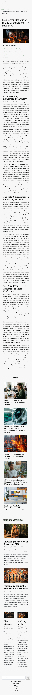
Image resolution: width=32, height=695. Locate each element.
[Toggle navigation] (4, 2)
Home (2, 9)
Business (16, 683)
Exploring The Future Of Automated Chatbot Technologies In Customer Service (15, 429)
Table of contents (10, 45)
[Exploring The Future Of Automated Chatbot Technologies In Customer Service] (15, 416)
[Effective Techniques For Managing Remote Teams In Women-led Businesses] (15, 469)
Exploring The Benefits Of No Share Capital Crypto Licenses (14, 456)
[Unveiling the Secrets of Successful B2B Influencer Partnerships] (16, 531)
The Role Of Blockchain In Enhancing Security (14, 52)
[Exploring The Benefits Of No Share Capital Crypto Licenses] (15, 443)
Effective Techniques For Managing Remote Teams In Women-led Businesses (15, 482)
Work (16, 686)
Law (16, 688)
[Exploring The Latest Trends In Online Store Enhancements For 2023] (15, 495)
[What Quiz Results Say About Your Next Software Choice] (15, 390)
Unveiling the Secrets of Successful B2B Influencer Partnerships (16, 544)
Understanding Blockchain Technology (12, 49)
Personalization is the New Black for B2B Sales (16, 587)
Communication (16, 681)
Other (7, 9)
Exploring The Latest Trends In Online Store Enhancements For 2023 (14, 508)
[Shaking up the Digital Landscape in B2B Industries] (22, 615)
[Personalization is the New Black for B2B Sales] (16, 575)
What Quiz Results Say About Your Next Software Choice (15, 403)
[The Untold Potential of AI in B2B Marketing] (9, 615)
